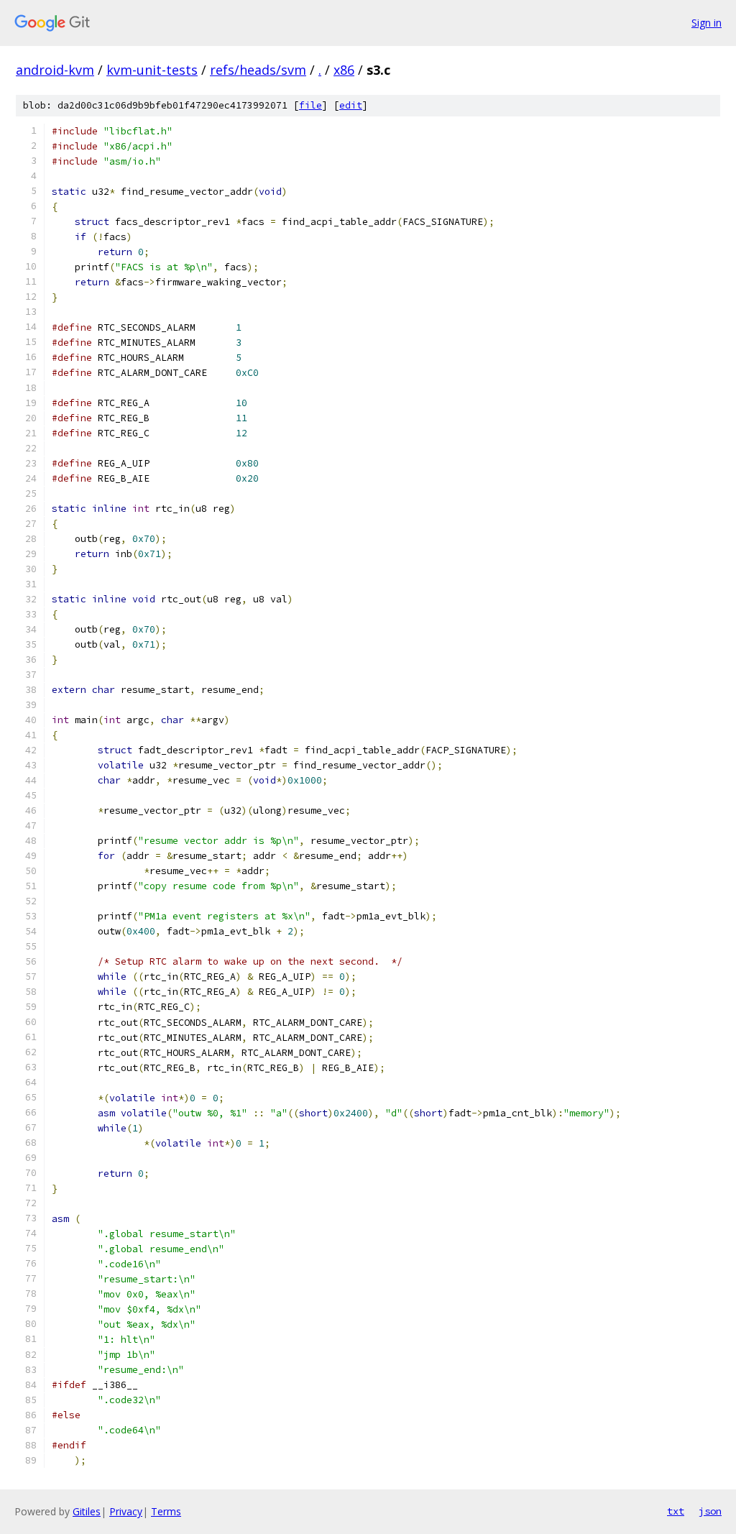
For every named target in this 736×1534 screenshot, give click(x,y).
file (310, 105)
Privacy (125, 1511)
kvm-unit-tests (152, 69)
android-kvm (55, 69)
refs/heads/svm (258, 69)
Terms (166, 1511)
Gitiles (87, 1511)
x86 (344, 69)
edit (350, 105)
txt (675, 1511)
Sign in (706, 22)
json (710, 1511)
